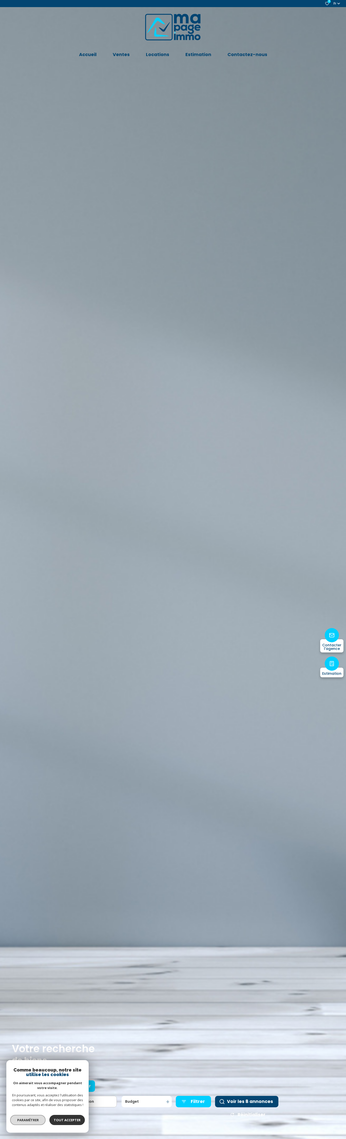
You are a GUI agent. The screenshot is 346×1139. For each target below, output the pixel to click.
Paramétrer (28, 1120)
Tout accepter (67, 1120)
